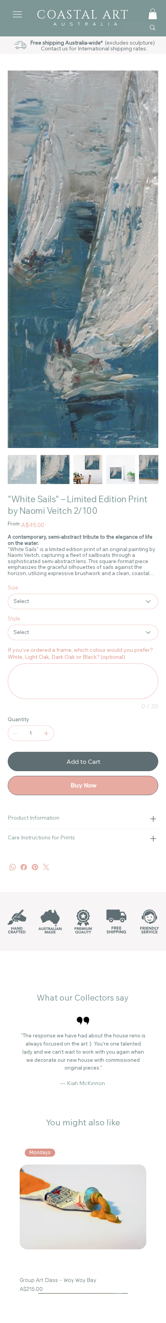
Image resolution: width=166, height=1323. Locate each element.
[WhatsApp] (12, 867)
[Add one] (46, 733)
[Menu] (14, 14)
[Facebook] (24, 867)
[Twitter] (46, 867)
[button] (152, 14)
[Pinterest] (35, 867)
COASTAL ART (83, 15)
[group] (83, 1218)
